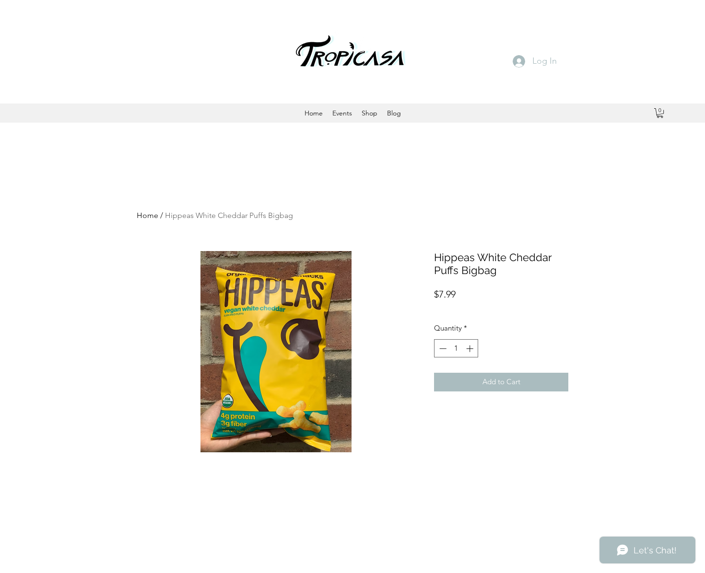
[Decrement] (441, 348)
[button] (660, 113)
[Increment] (470, 348)
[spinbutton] (456, 348)
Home (147, 215)
